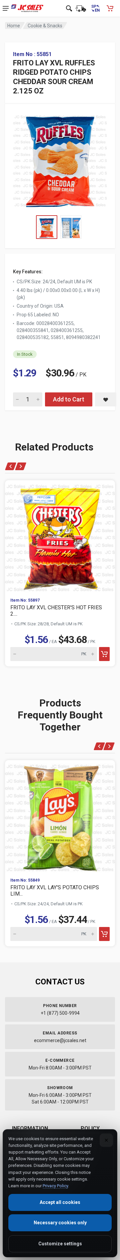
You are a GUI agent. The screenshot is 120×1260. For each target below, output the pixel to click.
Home (13, 25)
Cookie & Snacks (45, 25)
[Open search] (69, 8)
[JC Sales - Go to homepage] (27, 8)
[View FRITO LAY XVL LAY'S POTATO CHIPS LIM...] (60, 816)
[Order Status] (80, 8)
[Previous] (11, 466)
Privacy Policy (55, 1185)
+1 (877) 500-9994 (60, 1013)
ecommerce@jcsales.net (60, 1040)
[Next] (20, 466)
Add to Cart (68, 399)
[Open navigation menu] (6, 8)
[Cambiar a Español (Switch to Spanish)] (95, 8)
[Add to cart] (104, 654)
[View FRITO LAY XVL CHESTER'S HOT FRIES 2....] (60, 536)
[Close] (106, 1140)
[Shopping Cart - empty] (110, 8)
